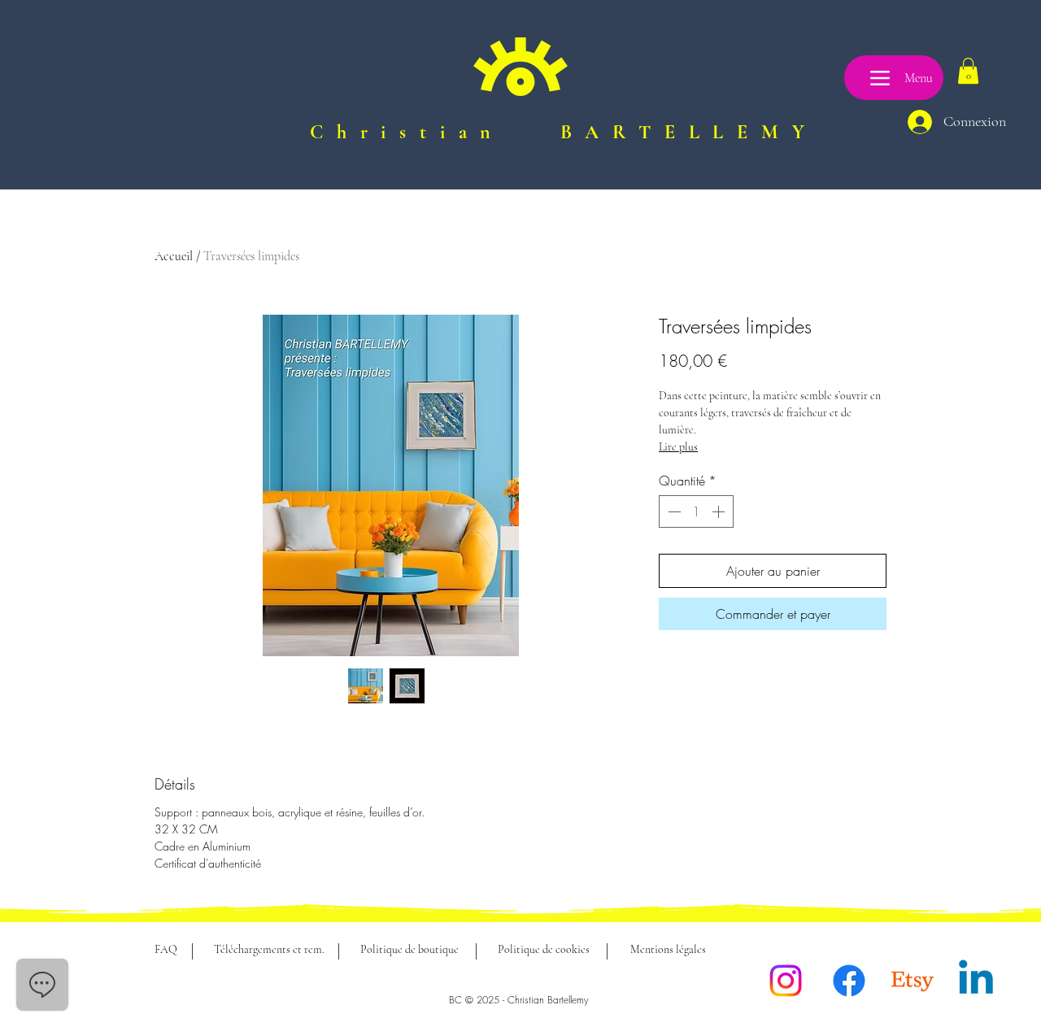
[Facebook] (849, 981)
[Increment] (719, 511)
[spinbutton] (696, 511)
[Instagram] (785, 981)
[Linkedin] (976, 981)
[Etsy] (912, 981)
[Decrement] (672, 511)
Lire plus (678, 447)
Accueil (174, 256)
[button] (968, 71)
